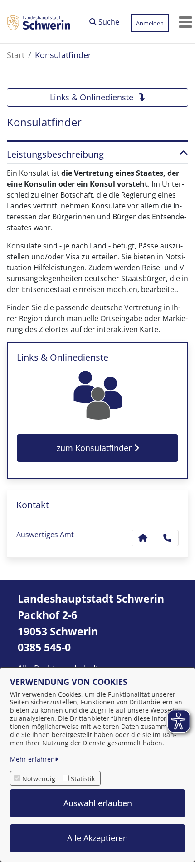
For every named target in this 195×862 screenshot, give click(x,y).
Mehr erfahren (32, 759)
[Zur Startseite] (39, 22)
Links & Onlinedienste (93, 97)
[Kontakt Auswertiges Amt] (143, 538)
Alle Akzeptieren (97, 837)
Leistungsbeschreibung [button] (55, 154)
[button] (104, 19)
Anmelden (150, 23)
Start (15, 55)
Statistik (83, 778)
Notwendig (38, 778)
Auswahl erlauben (97, 803)
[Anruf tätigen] (167, 538)
